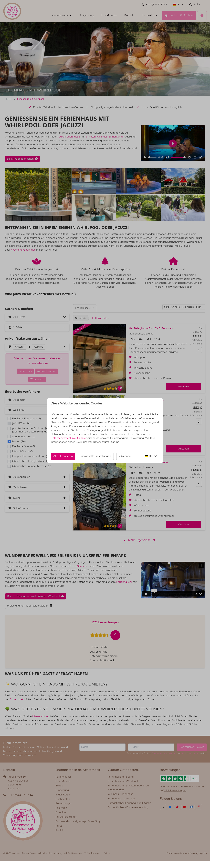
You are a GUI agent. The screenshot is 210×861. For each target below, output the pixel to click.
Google (81, 438)
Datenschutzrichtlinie (63, 438)
